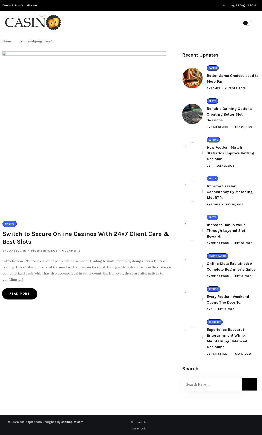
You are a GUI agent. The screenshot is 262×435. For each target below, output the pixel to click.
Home (7, 41)
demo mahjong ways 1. (35, 41)
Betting (177, 22)
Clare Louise (16, 250)
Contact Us (9, 5)
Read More (19, 293)
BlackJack (202, 22)
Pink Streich (220, 127)
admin (215, 88)
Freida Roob (220, 243)
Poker (100, 22)
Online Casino (149, 22)
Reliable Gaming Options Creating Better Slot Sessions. (229, 114)
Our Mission (29, 5)
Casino (121, 22)
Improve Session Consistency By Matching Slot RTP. (230, 192)
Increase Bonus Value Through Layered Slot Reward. (226, 231)
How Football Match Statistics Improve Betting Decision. (230, 153)
